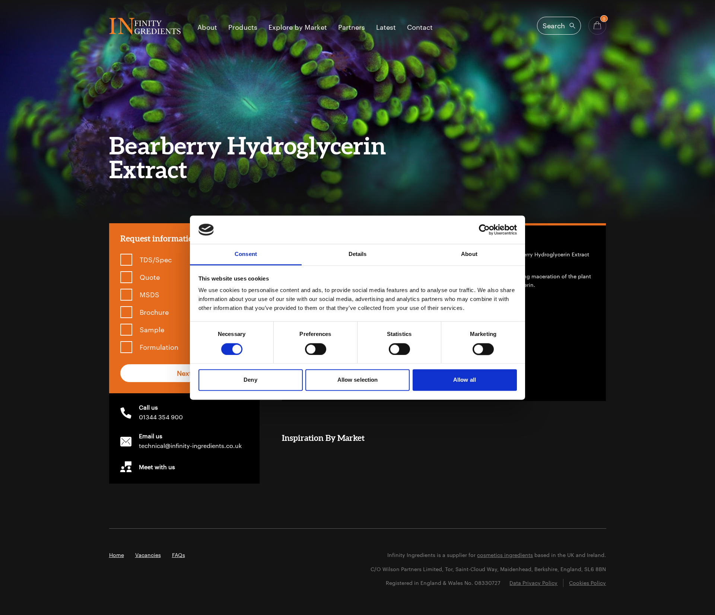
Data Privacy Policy (533, 583)
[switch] (315, 349)
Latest (386, 27)
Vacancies (148, 555)
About (207, 27)
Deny (250, 380)
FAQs (178, 555)
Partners (351, 27)
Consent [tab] (246, 254)
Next (184, 373)
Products (242, 27)
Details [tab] (358, 254)
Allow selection (357, 380)
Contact (420, 27)
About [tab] (469, 254)
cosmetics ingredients (505, 555)
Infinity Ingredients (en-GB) (145, 26)
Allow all (464, 380)
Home (116, 555)
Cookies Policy (587, 583)
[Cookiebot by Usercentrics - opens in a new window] (484, 229)
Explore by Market (297, 27)
